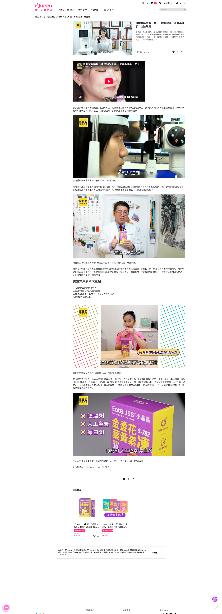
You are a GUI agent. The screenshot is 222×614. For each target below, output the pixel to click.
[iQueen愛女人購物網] (43, 7)
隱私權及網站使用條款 (81, 552)
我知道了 (155, 553)
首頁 (37, 17)
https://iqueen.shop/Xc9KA (97, 467)
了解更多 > (62, 555)
